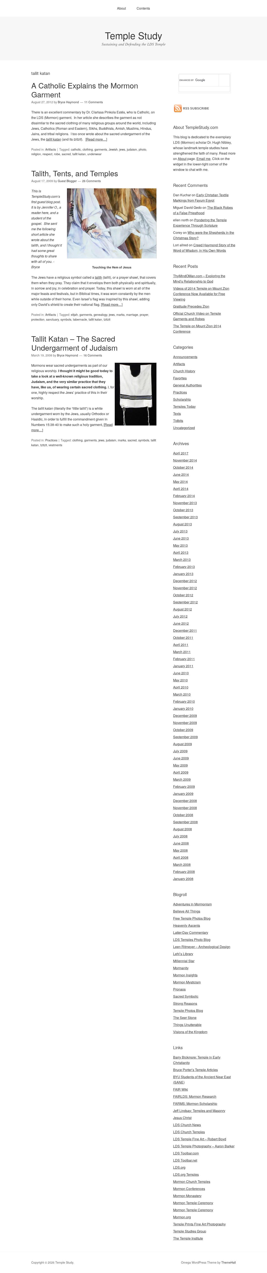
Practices (51, 440)
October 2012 (183, 595)
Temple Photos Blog (188, 1010)
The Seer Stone (184, 1017)
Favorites (180, 378)
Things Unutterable (187, 1024)
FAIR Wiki (180, 1089)
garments (100, 149)
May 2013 (180, 545)
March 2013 (182, 559)
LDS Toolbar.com (186, 1153)
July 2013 (180, 531)
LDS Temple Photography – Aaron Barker (203, 1146)
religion (36, 154)
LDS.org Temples (186, 1174)
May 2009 (180, 765)
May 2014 (180, 481)
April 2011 (180, 644)
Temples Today (184, 406)
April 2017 (180, 453)
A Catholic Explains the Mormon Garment (84, 89)
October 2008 (183, 814)
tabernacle (80, 319)
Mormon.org (182, 1217)
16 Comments (92, 355)
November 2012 (185, 588)
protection (37, 319)
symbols (65, 319)
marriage (132, 314)
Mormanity (181, 968)
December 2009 (185, 715)
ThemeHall (228, 1262)
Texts (177, 413)
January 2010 (183, 708)
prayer (144, 314)
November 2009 (185, 722)
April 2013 (180, 552)
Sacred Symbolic (185, 996)
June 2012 (181, 623)
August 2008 (182, 829)
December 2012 (185, 580)
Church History (184, 371)
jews (122, 149)
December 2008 (185, 800)
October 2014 (183, 467)
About (121, 8)
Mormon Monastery (187, 1195)
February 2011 (184, 658)
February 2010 (184, 701)
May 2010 (180, 680)
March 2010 (182, 694)
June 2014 (181, 474)
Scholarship (182, 399)
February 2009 (184, 786)
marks (120, 314)
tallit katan (53, 139)
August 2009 (182, 744)
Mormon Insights (185, 975)
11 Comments (93, 102)
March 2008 (182, 864)
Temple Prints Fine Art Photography (199, 1224)
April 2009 (180, 772)
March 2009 (182, 779)
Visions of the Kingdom (190, 1031)
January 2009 (183, 793)
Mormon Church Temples (191, 1181)
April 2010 (180, 687)
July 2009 (180, 751)
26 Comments (91, 181)
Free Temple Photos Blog (191, 918)
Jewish (113, 149)
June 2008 (181, 843)
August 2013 (182, 524)
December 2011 (185, 630)
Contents (143, 8)
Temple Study (133, 35)
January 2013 (183, 573)
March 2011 (182, 651)
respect (47, 154)
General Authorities (187, 385)
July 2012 (180, 616)
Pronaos (179, 989)
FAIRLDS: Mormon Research (194, 1096)
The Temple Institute (188, 1238)
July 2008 (180, 836)
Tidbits (178, 420)
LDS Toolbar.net (185, 1160)
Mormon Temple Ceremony (193, 1202)
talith (98, 277)
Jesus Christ (182, 1117)
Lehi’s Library (183, 953)
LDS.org (179, 1167)
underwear (94, 154)
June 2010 (181, 673)
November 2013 (185, 502)
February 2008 (184, 871)
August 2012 (182, 609)
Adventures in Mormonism (192, 904)
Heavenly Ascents (186, 925)
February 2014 (184, 495)
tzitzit (107, 319)
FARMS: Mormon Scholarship (195, 1103)
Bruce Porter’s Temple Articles (195, 1069)
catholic (76, 149)
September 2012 (185, 602)
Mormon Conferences (189, 1188)
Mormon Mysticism (187, 982)
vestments (55, 445)
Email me (203, 158)
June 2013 (181, 538)
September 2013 (185, 517)
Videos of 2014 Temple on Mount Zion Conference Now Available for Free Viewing (201, 294)
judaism (132, 149)
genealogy (100, 314)
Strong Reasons (185, 1003)
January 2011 (183, 666)
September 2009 (185, 736)
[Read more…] (96, 139)
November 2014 (185, 460)
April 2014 (180, 488)
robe (57, 154)
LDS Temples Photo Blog (191, 939)
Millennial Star (183, 960)
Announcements (185, 356)
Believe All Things (186, 911)
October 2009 (183, 729)
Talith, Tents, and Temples (74, 173)
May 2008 (180, 850)
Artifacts (50, 149)
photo (142, 149)
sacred (66, 154)
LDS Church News (187, 1124)
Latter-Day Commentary (190, 932)
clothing (88, 149)
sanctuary (52, 319)
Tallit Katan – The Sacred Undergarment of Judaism (74, 343)
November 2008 (185, 807)
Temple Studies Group (189, 1231)
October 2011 (183, 637)
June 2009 (181, 758)
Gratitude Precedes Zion (191, 306)
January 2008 (183, 878)
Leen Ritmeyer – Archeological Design (201, 946)
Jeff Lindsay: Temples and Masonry (199, 1110)
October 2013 (183, 509)
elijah (74, 314)
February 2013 (184, 566)
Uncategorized (184, 427)
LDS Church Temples (189, 1131)
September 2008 (185, 822)
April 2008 (180, 857)
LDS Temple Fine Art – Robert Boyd (199, 1139)
